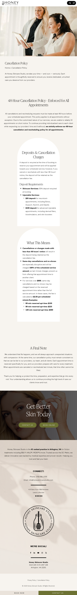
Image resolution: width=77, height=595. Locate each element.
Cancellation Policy (43, 580)
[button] (74, 3)
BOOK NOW (19, 593)
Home (7, 67)
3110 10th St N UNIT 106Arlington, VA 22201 (38, 564)
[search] (70, 3)
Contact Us (57, 593)
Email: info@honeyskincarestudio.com (38, 480)
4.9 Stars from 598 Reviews (38, 489)
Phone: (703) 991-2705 (38, 476)
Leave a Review (38, 492)
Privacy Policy (32, 580)
